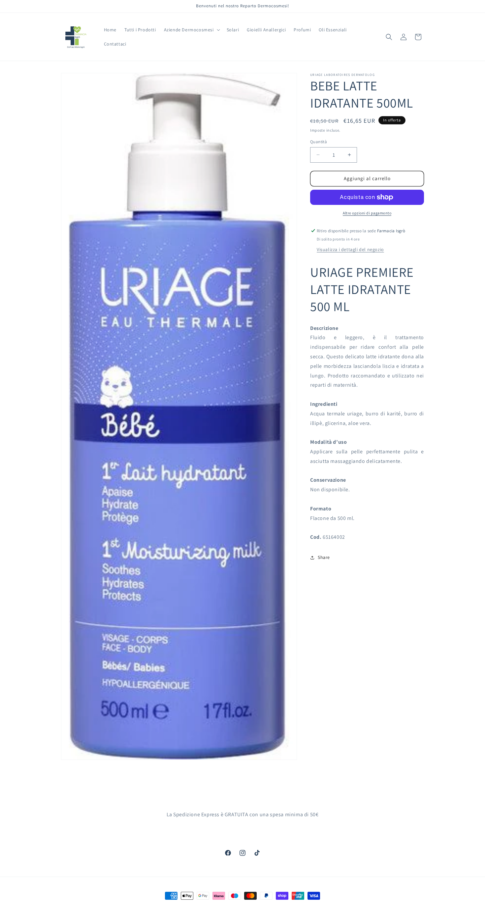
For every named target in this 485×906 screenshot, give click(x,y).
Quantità (318, 142)
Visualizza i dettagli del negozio (350, 249)
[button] (191, 30)
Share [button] (324, 557)
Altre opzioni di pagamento (367, 212)
